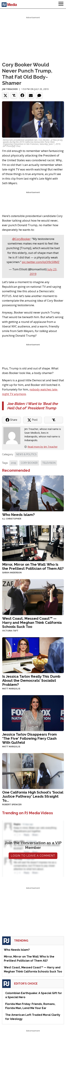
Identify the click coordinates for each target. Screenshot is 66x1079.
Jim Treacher (10, 89)
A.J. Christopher (11, 519)
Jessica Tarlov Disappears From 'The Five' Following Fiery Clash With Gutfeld (29, 738)
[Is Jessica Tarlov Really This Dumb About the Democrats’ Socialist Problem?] (33, 655)
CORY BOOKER (29, 463)
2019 (13, 463)
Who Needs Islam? (18, 514)
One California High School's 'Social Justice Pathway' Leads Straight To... (32, 796)
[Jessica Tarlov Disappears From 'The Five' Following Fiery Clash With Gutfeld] (33, 713)
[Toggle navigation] (61, 4)
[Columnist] (13, 435)
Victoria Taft (10, 631)
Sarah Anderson (12, 572)
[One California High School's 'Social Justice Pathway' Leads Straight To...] (33, 771)
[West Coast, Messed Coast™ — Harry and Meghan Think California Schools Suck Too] (33, 597)
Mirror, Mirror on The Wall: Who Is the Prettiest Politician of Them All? (33, 566)
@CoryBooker (21, 239)
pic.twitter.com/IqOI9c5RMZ (40, 262)
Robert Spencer (11, 804)
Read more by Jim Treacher (43, 446)
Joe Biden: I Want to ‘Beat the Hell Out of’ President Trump (32, 406)
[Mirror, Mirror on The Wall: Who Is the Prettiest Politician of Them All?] (33, 543)
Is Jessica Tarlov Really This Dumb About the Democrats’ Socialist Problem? (31, 680)
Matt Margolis (11, 689)
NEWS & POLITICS (26, 454)
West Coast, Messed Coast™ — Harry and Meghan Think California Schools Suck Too (32, 622)
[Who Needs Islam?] (33, 493)
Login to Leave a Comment (33, 855)
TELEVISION (49, 463)
